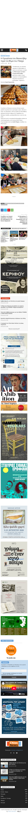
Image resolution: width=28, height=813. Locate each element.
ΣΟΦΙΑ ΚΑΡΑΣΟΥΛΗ (20, 203)
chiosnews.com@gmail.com (17, 750)
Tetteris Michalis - (12, 811)
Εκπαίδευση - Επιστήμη (6, 798)
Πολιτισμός (3, 794)
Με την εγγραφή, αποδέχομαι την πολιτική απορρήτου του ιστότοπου (11, 674)
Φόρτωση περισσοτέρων (14, 328)
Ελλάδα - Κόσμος (4, 791)
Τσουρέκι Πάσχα (4, 204)
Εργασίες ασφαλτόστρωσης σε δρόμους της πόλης (13, 318)
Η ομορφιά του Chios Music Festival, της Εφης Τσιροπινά (23, 238)
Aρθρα (2, 796)
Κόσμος (10, 53)
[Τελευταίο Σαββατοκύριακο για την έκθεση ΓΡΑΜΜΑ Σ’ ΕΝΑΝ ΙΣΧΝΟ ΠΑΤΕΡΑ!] (14, 234)
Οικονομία (3, 802)
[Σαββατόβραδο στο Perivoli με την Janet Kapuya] (4, 764)
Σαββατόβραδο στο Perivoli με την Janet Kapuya (12, 301)
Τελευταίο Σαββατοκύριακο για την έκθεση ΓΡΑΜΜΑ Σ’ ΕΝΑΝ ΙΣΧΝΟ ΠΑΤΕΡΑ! (14, 239)
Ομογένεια (6, 53)
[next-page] (15, 244)
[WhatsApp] (12, 210)
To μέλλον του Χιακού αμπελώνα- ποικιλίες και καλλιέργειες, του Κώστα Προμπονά (6, 219)
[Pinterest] (8, 210)
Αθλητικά (3, 800)
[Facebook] (2, 210)
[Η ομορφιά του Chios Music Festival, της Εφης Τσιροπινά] (23, 234)
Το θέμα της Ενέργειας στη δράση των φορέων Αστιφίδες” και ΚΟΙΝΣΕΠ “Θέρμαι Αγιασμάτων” (5, 239)
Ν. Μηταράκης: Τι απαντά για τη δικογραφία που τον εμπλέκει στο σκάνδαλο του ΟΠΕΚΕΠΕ (21, 220)
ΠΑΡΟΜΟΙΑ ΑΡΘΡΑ (6, 228)
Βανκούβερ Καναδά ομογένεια (10, 203)
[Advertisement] (14, 9)
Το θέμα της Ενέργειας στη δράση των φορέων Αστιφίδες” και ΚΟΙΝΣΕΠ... (17, 771)
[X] (5, 210)
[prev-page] (13, 244)
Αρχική (2, 53)
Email (2, 668)
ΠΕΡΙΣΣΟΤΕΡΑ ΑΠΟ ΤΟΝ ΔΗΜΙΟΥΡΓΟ (19, 228)
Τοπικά (2, 789)
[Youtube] (17, 753)
